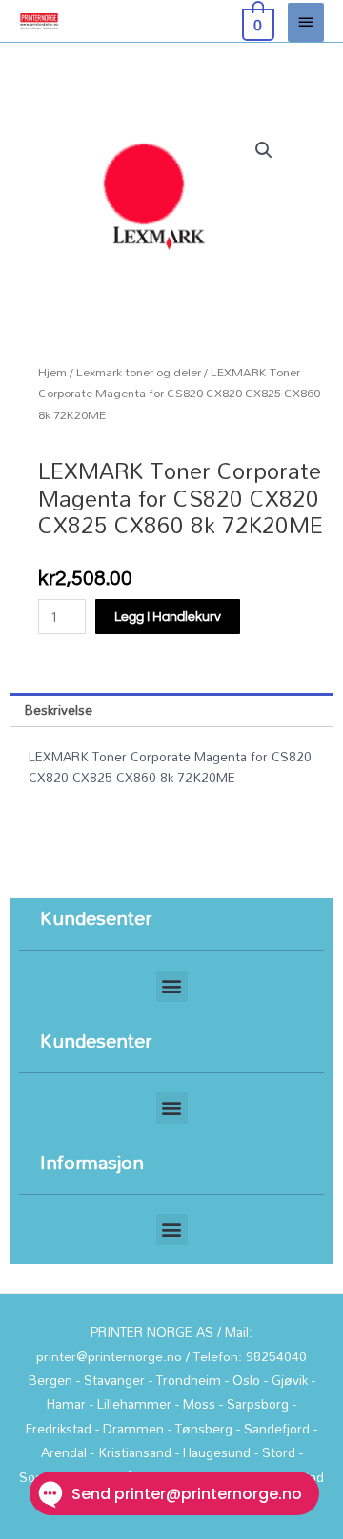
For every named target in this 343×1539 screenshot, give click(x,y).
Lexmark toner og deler (138, 372)
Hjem (52, 372)
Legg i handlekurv (167, 617)
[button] (264, 150)
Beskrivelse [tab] (58, 709)
